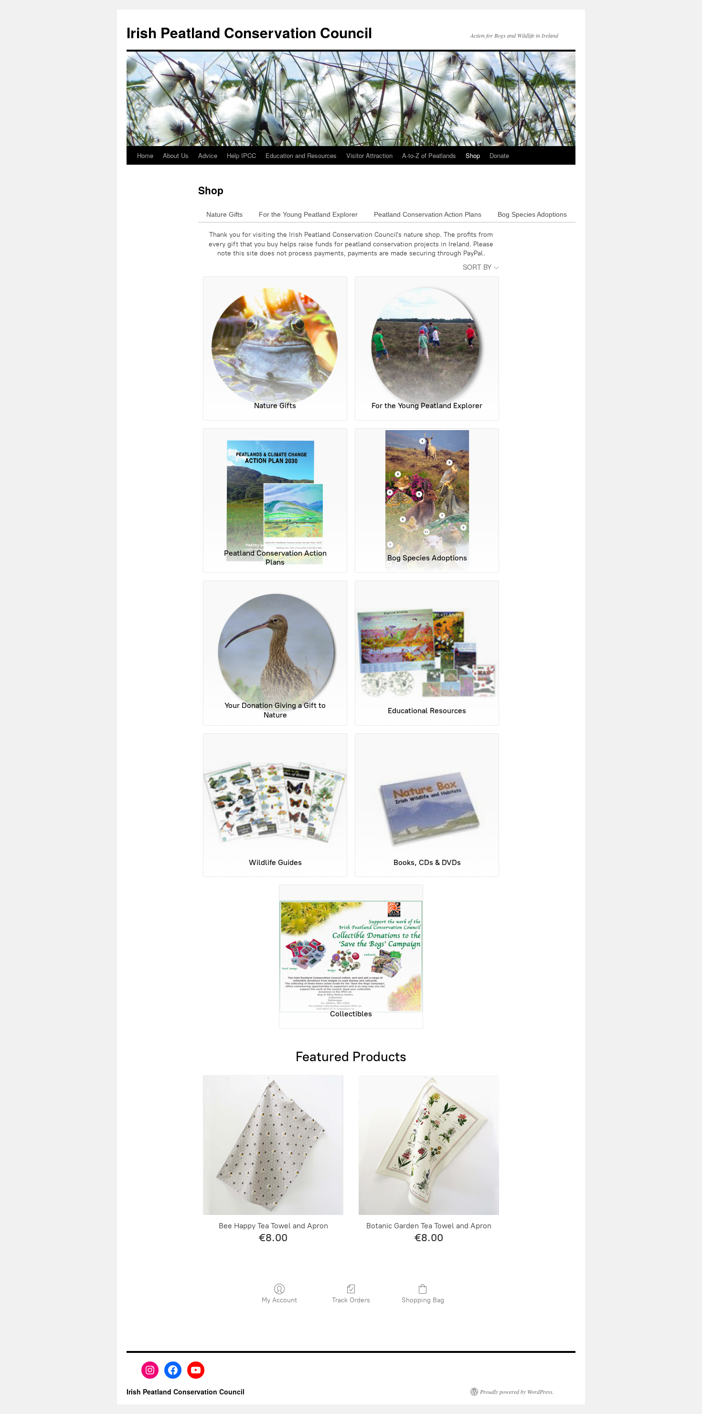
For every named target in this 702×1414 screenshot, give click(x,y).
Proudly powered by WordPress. (517, 1391)
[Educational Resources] (427, 638)
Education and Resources (301, 155)
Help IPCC (241, 155)
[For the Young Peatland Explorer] (427, 334)
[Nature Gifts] (275, 334)
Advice (207, 155)
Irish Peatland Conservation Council (249, 32)
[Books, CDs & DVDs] (427, 791)
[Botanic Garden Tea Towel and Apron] (429, 1145)
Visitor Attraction (369, 155)
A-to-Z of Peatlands (429, 155)
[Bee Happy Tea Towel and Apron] (273, 1145)
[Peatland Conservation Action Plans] (275, 486)
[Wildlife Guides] (275, 791)
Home (145, 155)
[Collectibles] (351, 943)
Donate (499, 155)
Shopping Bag (423, 1300)
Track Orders (351, 1300)
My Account (279, 1300)
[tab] (224, 214)
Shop (473, 155)
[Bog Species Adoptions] (427, 486)
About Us (176, 155)
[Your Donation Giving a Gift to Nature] (275, 638)
